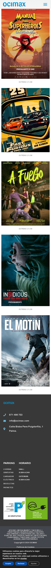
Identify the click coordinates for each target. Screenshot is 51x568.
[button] (45, 4)
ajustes (23, 558)
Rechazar (21, 563)
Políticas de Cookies (25, 547)
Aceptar (8, 563)
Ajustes (34, 563)
